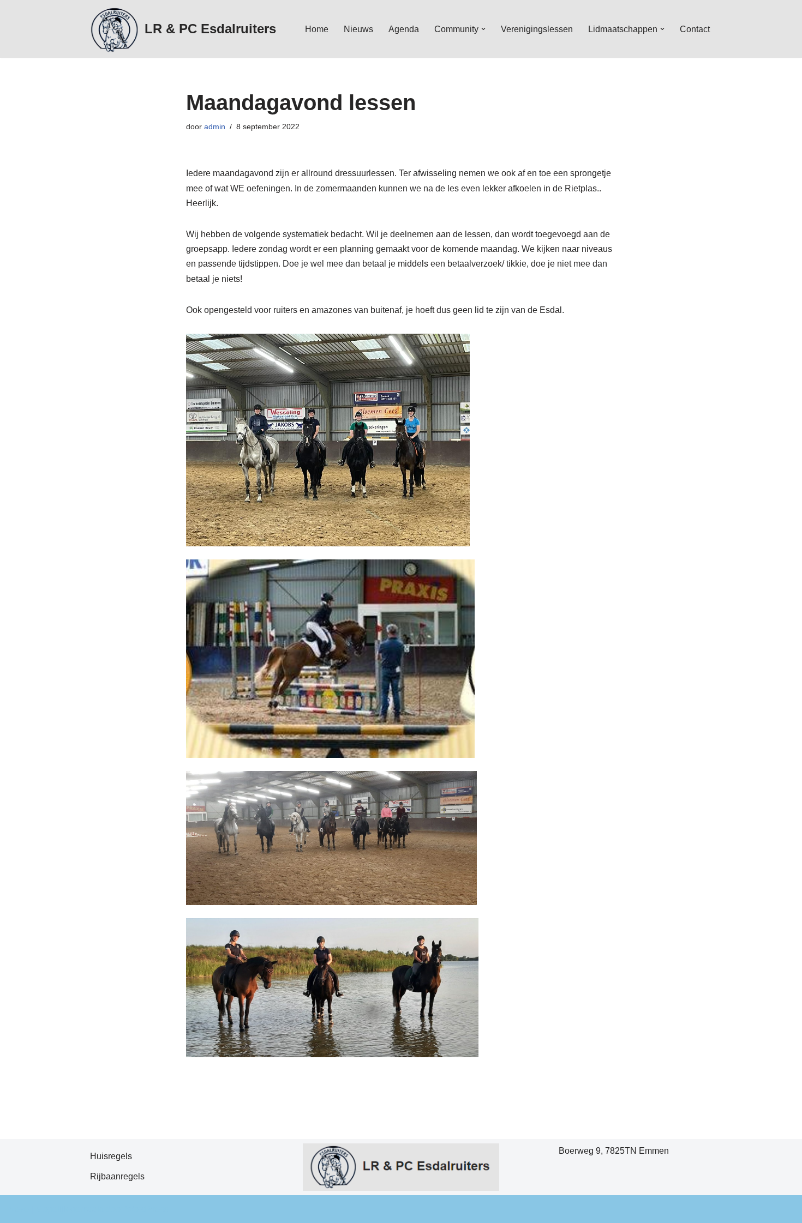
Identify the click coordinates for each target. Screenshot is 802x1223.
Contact (695, 29)
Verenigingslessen (537, 29)
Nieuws (358, 29)
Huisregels (111, 1156)
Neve (18, 1209)
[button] (483, 29)
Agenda (403, 29)
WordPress (147, 1209)
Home (316, 29)
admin (214, 126)
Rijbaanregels (117, 1176)
